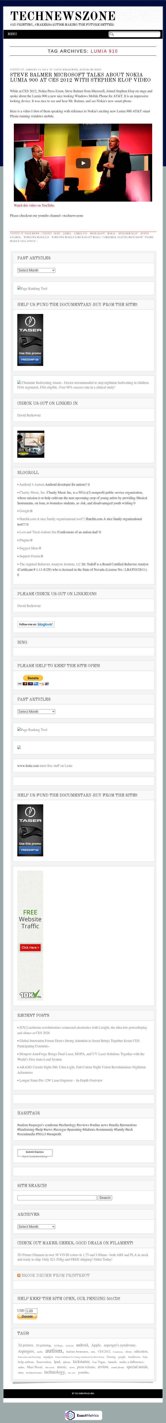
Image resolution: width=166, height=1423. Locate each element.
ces (93, 1351)
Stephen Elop (128, 234)
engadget (48, 1356)
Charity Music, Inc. (32, 492)
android (82, 1344)
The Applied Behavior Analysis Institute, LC (50, 564)
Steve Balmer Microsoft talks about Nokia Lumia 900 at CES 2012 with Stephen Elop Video (80, 78)
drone (128, 1351)
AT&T (56, 234)
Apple (96, 1344)
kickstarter (81, 1361)
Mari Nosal (34, 1367)
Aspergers (26, 1351)
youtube (83, 1372)
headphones (134, 1356)
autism (53, 1350)
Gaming (111, 1357)
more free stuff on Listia (56, 765)
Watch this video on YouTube (34, 205)
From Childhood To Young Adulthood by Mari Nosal (79, 1356)
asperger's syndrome (119, 1344)
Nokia (111, 234)
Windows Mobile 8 (36, 237)
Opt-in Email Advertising (34, 1156)
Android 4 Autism (31, 484)
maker (21, 1367)
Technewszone (63, 17)
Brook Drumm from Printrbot (55, 1276)
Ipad (57, 1361)
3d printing (43, 1345)
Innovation (44, 1362)
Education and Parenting (29, 1356)
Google (24, 510)
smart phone (117, 1367)
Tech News (32, 234)
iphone (66, 1362)
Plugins (24, 540)
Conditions (118, 1351)
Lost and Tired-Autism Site (38, 532)
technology (54, 1372)
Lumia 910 (80, 234)
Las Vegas (99, 1362)
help (145, 1356)
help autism (26, 1361)
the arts (71, 1372)
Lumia (67, 234)
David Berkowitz (29, 415)
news (71, 1367)
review (103, 1366)
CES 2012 (104, 1351)
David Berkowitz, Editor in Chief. (78, 70)
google (121, 1357)
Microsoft (97, 234)
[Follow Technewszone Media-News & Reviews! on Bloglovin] (36, 626)
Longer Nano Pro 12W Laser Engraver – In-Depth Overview (61, 1080)
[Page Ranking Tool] (32, 288)
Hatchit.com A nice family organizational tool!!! (52, 518)
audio (40, 1351)
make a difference (131, 1362)
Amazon (69, 1345)
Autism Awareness (77, 1351)
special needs (137, 1366)
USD (21, 1310)
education (140, 1351)
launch (112, 1362)
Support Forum (29, 556)
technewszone (34, 1372)
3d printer (25, 1344)
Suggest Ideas (28, 548)
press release (86, 1367)
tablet (20, 1372)
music (61, 1366)
